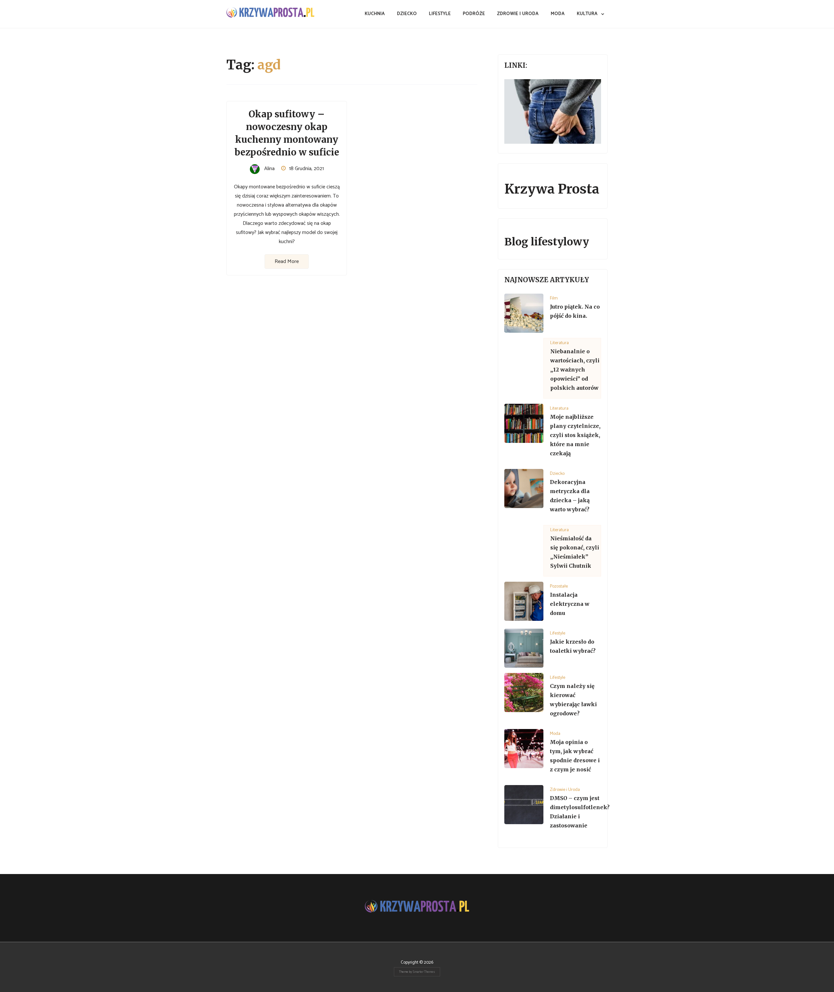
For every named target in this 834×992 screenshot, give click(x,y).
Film (554, 298)
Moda (558, 14)
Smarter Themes (424, 971)
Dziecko (407, 14)
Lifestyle (440, 14)
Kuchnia (375, 14)
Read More (287, 261)
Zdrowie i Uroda (518, 14)
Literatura (559, 343)
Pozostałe (559, 586)
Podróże (474, 14)
